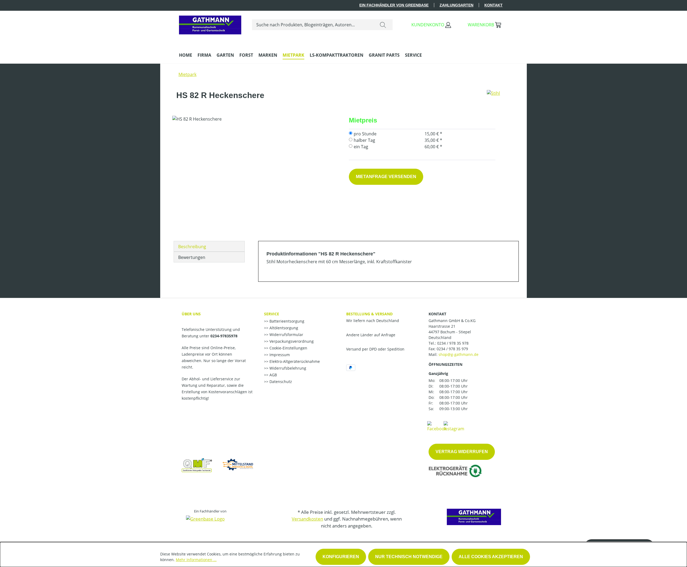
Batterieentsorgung (286, 321)
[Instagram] (454, 426)
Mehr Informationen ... (196, 559)
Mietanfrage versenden (386, 176)
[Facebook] (437, 426)
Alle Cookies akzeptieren (491, 556)
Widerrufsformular (285, 334)
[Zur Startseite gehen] (210, 23)
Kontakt (493, 5)
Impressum (279, 354)
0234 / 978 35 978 (453, 343)
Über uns (191, 313)
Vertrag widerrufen (462, 451)
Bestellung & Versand (369, 313)
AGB (272, 374)
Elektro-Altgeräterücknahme (294, 361)
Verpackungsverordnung (291, 341)
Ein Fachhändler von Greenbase (394, 5)
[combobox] (313, 24)
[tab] (209, 246)
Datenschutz (280, 381)
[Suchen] (383, 24)
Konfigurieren (341, 556)
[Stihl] (493, 97)
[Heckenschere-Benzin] (255, 173)
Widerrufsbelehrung (287, 368)
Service (271, 313)
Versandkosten (307, 519)
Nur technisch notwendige (409, 556)
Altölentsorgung (283, 327)
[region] (255, 173)
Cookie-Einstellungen (287, 348)
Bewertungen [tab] (191, 257)
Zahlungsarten (456, 5)
